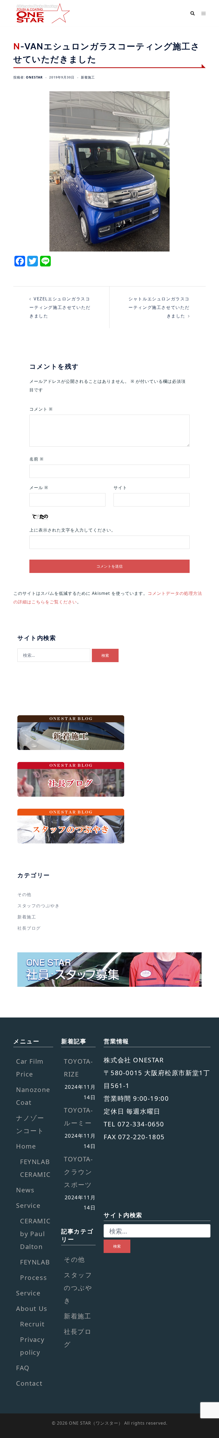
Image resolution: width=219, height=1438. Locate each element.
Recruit (32, 1323)
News (25, 1189)
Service (28, 1205)
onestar (34, 77)
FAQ (23, 1367)
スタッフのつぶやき (38, 906)
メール (38, 487)
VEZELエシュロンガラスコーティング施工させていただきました (60, 307)
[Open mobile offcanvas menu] (203, 13)
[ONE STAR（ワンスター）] (42, 13)
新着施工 (88, 77)
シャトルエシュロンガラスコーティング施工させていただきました (159, 307)
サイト (120, 487)
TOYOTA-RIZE (78, 1067)
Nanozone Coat (33, 1096)
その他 (24, 894)
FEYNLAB (35, 1262)
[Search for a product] (192, 13)
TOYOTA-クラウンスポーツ (78, 1171)
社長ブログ (29, 928)
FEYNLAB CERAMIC (35, 1168)
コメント (41, 409)
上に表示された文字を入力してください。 (72, 530)
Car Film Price (30, 1067)
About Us (32, 1308)
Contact (29, 1383)
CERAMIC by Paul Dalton (35, 1233)
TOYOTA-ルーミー (78, 1116)
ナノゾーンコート (30, 1124)
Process (33, 1277)
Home (26, 1146)
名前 (36, 459)
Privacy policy (32, 1346)
